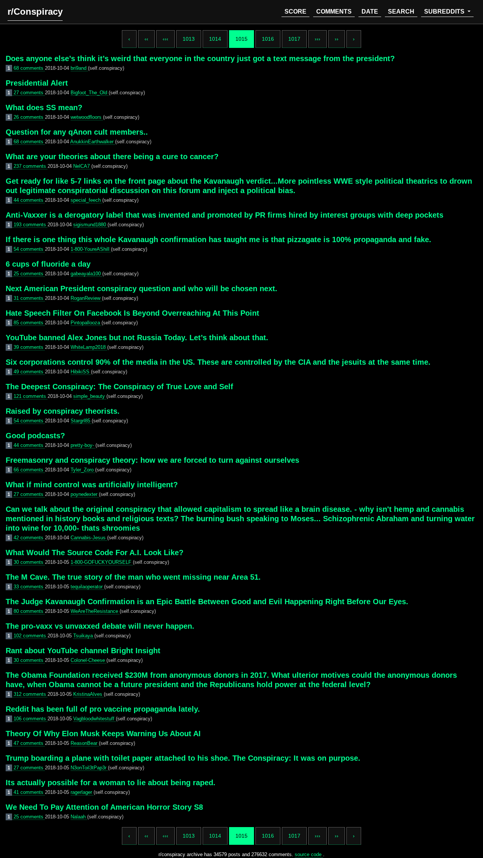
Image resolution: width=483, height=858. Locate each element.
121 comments (31, 396)
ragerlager (82, 792)
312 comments (31, 694)
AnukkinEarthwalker (92, 141)
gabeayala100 (86, 273)
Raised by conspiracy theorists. (63, 411)
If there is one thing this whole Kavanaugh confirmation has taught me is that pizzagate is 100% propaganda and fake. (218, 239)
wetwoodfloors (87, 117)
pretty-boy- (83, 445)
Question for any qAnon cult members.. (77, 132)
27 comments (29, 92)
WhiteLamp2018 (89, 347)
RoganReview (86, 298)
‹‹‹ (165, 39)
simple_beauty (89, 396)
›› (336, 39)
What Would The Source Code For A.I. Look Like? (94, 552)
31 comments (29, 298)
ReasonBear (85, 743)
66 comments (29, 470)
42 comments (29, 537)
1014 (215, 39)
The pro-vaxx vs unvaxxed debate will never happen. (100, 626)
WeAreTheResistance (95, 611)
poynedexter (85, 494)
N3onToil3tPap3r (89, 768)
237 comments (31, 166)
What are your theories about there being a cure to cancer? (112, 156)
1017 (294, 39)
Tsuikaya (83, 636)
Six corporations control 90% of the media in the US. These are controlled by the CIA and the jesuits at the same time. (218, 362)
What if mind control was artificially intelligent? (92, 484)
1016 (268, 39)
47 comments (29, 743)
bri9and (79, 68)
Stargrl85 (81, 421)
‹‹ (146, 39)
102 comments (31, 636)
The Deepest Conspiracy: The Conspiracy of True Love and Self (119, 386)
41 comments (29, 792)
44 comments (29, 200)
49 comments (29, 372)
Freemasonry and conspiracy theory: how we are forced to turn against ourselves (152, 460)
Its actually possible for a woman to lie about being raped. (110, 782)
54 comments (29, 249)
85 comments (29, 322)
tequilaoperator (87, 586)
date (369, 11)
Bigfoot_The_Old (90, 92)
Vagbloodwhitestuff (94, 718)
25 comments (29, 273)
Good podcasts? (35, 435)
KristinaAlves (88, 694)
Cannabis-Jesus (89, 537)
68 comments (29, 68)
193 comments (31, 224)
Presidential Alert (37, 83)
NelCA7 (82, 166)
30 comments (29, 562)
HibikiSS (81, 372)
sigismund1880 (90, 224)
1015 (241, 39)
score (295, 11)
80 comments (29, 611)
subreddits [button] (445, 11)
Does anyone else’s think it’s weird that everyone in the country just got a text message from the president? (200, 58)
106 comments (31, 718)
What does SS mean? (44, 107)
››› (317, 39)
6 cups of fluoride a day (48, 264)
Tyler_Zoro (83, 470)
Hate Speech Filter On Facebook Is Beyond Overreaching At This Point (132, 313)
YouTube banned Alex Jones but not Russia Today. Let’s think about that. (137, 337)
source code (309, 854)
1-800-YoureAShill (91, 249)
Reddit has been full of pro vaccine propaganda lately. (103, 709)
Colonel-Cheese (88, 660)
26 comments (29, 117)
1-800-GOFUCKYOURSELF (102, 562)
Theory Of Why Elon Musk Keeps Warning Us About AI (103, 733)
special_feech (86, 200)
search (401, 11)
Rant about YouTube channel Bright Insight (83, 650)
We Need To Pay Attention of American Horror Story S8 (104, 807)
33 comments (29, 586)
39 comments (29, 347)
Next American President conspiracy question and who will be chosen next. (141, 288)
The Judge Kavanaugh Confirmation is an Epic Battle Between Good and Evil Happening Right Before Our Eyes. (207, 601)
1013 (189, 39)
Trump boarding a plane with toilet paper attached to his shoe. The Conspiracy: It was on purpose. (183, 758)
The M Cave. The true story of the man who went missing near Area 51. (133, 577)
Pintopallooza (86, 322)
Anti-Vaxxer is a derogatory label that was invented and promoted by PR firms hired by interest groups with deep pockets (224, 215)
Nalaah (79, 817)
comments (334, 11)
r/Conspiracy (35, 11)
